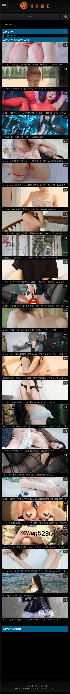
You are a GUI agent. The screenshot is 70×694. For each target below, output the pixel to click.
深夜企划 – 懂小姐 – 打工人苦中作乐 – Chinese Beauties (30, 257)
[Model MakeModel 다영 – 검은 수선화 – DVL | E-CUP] (35, 390)
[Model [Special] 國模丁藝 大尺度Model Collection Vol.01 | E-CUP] (35, 221)
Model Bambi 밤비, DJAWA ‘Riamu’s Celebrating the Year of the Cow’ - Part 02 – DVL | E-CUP (35, 498)
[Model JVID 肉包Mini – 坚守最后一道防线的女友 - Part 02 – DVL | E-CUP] (35, 438)
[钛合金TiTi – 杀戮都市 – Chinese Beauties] (35, 125)
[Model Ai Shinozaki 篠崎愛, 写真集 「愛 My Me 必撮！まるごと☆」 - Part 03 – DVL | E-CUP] (35, 270)
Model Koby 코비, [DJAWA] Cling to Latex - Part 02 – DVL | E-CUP (34, 112)
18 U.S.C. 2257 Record (36, 685)
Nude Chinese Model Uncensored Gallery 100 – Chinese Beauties (35, 547)
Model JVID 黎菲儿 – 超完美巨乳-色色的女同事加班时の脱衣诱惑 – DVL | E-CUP (35, 305)
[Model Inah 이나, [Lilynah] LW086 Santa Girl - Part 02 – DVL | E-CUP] (35, 173)
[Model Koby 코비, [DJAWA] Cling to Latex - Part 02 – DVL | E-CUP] (35, 101)
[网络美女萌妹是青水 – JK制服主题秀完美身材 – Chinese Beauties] (35, 366)
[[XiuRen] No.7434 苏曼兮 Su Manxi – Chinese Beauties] (35, 197)
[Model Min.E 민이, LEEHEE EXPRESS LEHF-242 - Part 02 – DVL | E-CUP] (35, 52)
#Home (30, 17)
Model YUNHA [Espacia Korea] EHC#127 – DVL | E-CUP (30, 330)
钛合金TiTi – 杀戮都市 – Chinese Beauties (23, 136)
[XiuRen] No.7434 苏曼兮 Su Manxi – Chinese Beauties (29, 209)
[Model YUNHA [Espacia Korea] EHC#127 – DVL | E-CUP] (35, 318)
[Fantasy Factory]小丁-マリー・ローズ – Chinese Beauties (31, 619)
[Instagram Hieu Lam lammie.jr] (35, 583)
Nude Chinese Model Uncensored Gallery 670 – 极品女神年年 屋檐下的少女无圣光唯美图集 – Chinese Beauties (35, 426)
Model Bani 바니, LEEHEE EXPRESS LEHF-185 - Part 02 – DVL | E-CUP (35, 571)
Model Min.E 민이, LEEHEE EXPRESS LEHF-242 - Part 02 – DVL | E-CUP (35, 64)
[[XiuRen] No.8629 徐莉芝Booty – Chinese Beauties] (35, 76)
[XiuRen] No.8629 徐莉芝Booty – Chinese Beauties (27, 88)
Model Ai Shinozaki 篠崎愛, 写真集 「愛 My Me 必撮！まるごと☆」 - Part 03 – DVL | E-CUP (35, 281)
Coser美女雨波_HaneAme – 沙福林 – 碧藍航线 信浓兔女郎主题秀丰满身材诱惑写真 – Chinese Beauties (35, 523)
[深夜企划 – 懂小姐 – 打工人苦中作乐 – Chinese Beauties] (35, 245)
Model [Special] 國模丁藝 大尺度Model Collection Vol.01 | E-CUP (34, 233)
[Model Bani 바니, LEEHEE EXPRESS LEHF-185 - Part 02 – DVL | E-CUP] (35, 559)
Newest (8, 24)
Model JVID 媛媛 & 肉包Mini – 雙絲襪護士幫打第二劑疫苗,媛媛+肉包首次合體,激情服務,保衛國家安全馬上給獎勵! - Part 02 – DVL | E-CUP (35, 161)
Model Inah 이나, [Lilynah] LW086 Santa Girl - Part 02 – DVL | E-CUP (35, 185)
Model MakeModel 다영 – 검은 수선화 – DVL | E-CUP (29, 402)
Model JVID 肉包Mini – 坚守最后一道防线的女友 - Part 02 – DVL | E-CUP (35, 450)
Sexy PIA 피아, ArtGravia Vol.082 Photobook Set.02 (28, 474)
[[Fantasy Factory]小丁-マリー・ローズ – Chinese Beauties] (35, 607)
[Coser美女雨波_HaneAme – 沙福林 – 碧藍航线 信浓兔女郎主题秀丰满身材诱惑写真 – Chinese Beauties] (35, 511)
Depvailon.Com (35, 5)
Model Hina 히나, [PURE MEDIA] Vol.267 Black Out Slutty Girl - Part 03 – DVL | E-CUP (35, 354)
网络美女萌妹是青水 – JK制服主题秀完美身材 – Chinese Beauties (34, 378)
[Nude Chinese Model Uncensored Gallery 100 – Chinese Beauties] (35, 535)
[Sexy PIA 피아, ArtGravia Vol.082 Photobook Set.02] (35, 463)
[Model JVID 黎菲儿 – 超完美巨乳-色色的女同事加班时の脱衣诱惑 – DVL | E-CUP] (35, 294)
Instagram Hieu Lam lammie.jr (18, 595)
